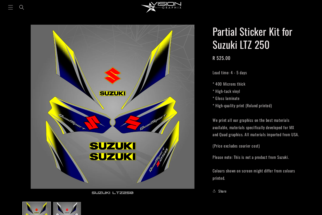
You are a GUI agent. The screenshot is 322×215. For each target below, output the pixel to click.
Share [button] (222, 191)
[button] (10, 7)
